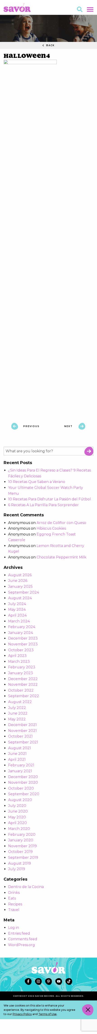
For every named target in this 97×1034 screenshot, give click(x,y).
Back (50, 45)
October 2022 (21, 690)
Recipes (15, 904)
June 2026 (17, 580)
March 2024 (19, 621)
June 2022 (18, 713)
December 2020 (23, 777)
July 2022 (17, 708)
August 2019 (19, 863)
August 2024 (20, 598)
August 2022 (20, 702)
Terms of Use (47, 1014)
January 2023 (20, 673)
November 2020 (23, 782)
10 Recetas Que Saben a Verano (36, 482)
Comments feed (22, 939)
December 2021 (22, 725)
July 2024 (17, 604)
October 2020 (21, 788)
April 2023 (17, 656)
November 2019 (22, 846)
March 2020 (19, 829)
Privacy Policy (22, 1014)
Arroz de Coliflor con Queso (61, 523)
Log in (13, 927)
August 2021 (19, 748)
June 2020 (18, 811)
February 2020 (21, 834)
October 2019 (20, 852)
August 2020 (20, 800)
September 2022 (23, 696)
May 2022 (17, 719)
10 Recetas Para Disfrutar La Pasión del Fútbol (49, 499)
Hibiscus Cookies (51, 528)
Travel (13, 910)
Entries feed (19, 933)
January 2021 (20, 771)
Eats (12, 898)
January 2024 (20, 633)
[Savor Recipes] (17, 7)
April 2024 (17, 615)
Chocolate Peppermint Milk (61, 557)
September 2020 (23, 794)
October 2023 (21, 650)
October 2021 (20, 736)
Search (88, 451)
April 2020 (17, 823)
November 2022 (23, 684)
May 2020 (17, 817)
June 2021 (17, 754)
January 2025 (20, 586)
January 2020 (20, 840)
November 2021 (22, 731)
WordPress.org (21, 945)
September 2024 (23, 592)
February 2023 (21, 667)
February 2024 (21, 627)
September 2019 (23, 857)
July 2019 (16, 869)
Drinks (14, 893)
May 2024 (17, 609)
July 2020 (17, 806)
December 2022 (23, 679)
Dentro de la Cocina (26, 887)
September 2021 (23, 742)
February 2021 (21, 765)
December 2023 (23, 638)
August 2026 (20, 575)
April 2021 (17, 759)
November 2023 (23, 644)
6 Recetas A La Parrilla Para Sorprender (43, 505)
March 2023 (19, 661)
